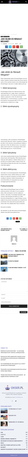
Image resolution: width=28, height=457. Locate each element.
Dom (2, 432)
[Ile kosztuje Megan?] (4, 262)
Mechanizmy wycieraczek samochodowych (11, 441)
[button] (26, 2)
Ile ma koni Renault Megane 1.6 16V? (17, 267)
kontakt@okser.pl (19, 397)
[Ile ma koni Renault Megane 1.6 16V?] (4, 269)
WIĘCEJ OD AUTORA (20, 251)
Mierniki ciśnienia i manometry (8, 438)
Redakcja (5, 43)
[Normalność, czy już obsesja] (4, 424)
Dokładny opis (12, 415)
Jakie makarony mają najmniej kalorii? (6, 229)
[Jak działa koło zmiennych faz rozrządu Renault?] (4, 256)
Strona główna (3, 34)
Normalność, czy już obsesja (16, 422)
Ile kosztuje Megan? (13, 261)
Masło (2, 443)
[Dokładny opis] (4, 417)
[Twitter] (15, 401)
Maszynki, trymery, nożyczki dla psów (10, 445)
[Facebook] (12, 401)
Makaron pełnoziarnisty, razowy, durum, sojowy (13, 449)
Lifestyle (3, 434)
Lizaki (2, 436)
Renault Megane (6, 36)
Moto (2, 36)
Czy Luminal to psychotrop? (23, 229)
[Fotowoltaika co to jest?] (4, 410)
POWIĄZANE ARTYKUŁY (7, 251)
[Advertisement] (14, 18)
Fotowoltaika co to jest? (15, 409)
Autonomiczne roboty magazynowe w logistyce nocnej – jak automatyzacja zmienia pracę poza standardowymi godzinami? (13, 358)
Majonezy (3, 447)
